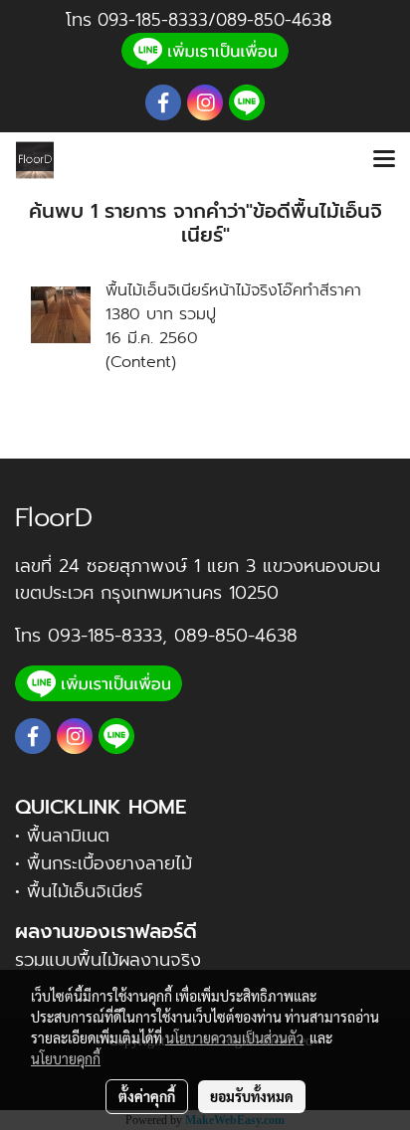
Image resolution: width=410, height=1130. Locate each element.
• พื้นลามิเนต (62, 835)
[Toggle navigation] (384, 160)
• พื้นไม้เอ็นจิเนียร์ (78, 891)
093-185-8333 (153, 20)
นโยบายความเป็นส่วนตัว (234, 1037)
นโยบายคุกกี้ (66, 1058)
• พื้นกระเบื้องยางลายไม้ (103, 863)
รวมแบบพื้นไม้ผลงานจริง (108, 960)
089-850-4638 (236, 636)
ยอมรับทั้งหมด (252, 1096)
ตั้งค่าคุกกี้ (146, 1096)
